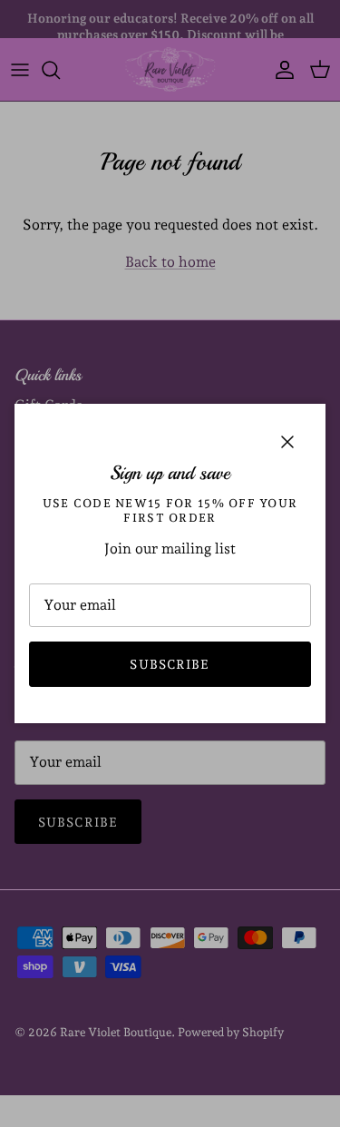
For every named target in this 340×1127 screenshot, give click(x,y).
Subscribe (169, 664)
